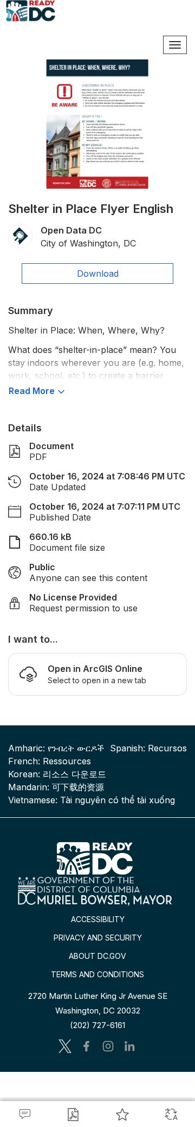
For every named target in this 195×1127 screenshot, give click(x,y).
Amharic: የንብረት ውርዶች (56, 748)
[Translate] (170, 1114)
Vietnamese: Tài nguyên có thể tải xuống (91, 800)
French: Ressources (49, 761)
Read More (32, 390)
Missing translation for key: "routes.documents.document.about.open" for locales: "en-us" (73, 1114)
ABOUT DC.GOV (97, 956)
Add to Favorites (122, 1114)
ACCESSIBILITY (98, 919)
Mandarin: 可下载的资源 (56, 787)
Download (98, 273)
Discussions (24, 1114)
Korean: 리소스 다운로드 (57, 774)
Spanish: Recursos (148, 748)
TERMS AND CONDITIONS (97, 974)
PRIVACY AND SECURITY (98, 937)
